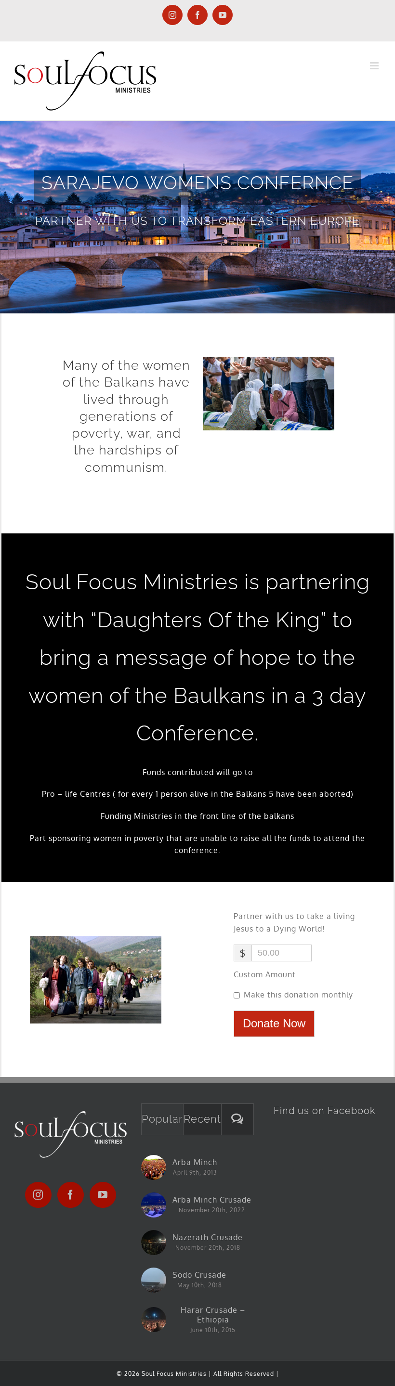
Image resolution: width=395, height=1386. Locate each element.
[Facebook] (70, 1195)
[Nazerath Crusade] (153, 1242)
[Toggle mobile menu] (375, 66)
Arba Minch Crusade (211, 1200)
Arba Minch (194, 1162)
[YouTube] (103, 1195)
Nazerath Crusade (207, 1237)
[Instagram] (38, 1195)
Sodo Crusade (199, 1275)
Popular (162, 1119)
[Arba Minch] (153, 1167)
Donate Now (274, 1023)
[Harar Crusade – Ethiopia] (153, 1319)
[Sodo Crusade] (153, 1280)
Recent (202, 1119)
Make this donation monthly (298, 994)
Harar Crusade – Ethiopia (213, 1314)
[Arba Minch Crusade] (153, 1205)
